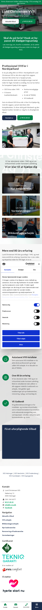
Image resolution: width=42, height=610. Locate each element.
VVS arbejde (6, 520)
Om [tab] (34, 270)
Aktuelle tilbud (8, 516)
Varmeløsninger (8, 535)
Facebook (8, 508)
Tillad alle (21, 332)
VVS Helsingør (8, 473)
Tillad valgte (21, 338)
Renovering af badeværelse (12, 531)
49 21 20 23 (9, 502)
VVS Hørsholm (19, 473)
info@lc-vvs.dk (10, 505)
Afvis (21, 344)
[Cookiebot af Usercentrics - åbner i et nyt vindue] (26, 264)
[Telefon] (26, 604)
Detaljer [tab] (21, 270)
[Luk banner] (39, 264)
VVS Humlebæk (14, 476)
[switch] (37, 311)
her (11, 45)
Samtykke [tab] (7, 270)
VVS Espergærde (27, 476)
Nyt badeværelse (8, 528)
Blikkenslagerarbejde (10, 524)
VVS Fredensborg (32, 473)
